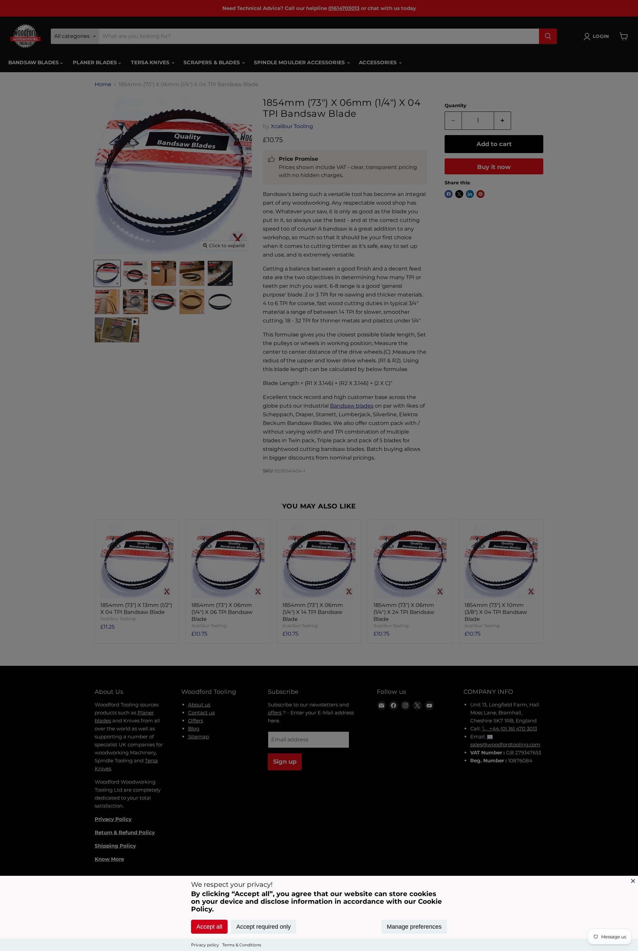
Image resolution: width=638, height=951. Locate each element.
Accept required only (263, 926)
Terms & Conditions (241, 944)
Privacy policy (205, 944)
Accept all (209, 926)
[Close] (633, 881)
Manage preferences (414, 926)
